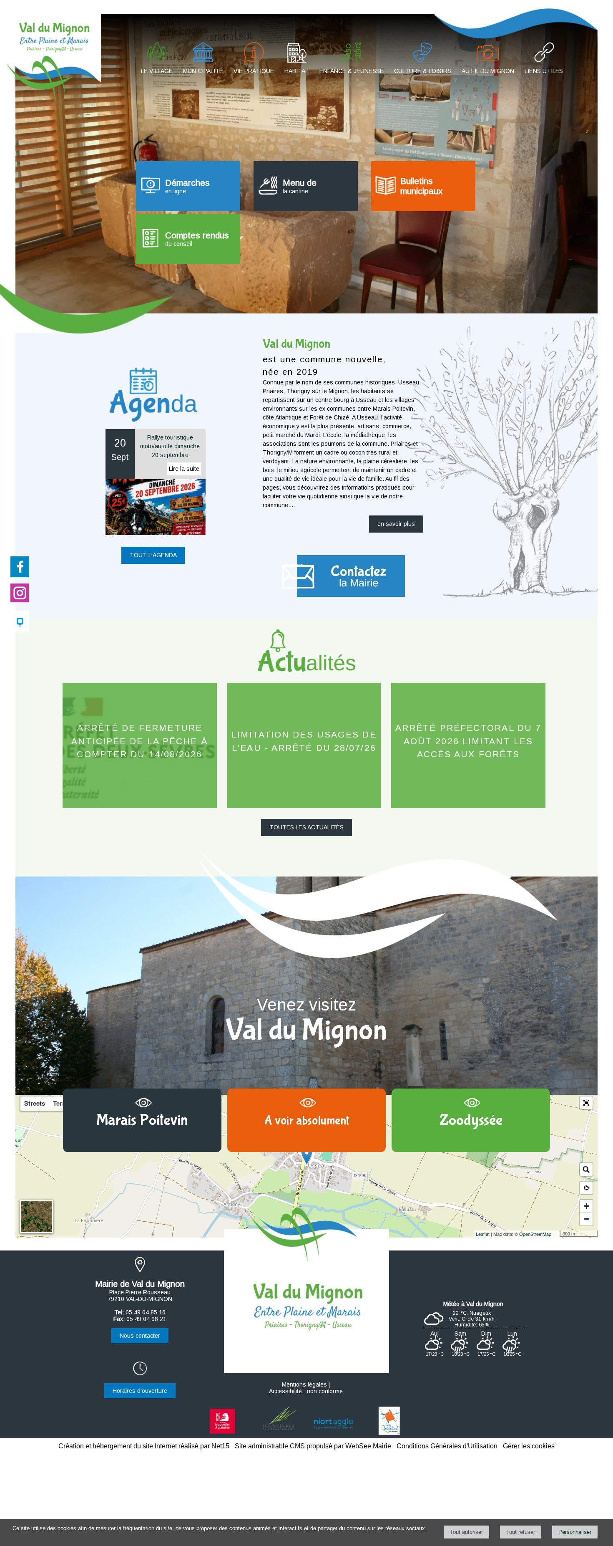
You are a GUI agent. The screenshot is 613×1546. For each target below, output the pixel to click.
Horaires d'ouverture (140, 1390)
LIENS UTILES (544, 71)
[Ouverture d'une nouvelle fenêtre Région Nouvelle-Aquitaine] (223, 1434)
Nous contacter (140, 1335)
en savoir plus (396, 523)
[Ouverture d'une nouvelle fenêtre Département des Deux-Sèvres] (279, 1434)
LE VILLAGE (157, 71)
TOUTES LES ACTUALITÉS (306, 827)
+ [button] (586, 1206)
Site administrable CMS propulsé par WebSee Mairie (313, 1446)
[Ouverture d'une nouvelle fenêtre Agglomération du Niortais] (334, 1434)
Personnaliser (574, 1532)
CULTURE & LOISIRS (422, 71)
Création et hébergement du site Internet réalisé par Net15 (143, 1446)
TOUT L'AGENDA (153, 555)
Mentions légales (304, 1384)
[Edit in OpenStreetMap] (556, 1233)
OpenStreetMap (535, 1233)
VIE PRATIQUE (254, 71)
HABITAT (296, 71)
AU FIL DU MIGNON (488, 71)
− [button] (586, 1219)
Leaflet (483, 1233)
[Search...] (586, 1169)
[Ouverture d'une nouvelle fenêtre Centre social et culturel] (389, 1434)
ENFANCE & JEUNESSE (351, 71)
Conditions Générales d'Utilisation (447, 1446)
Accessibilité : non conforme (306, 1391)
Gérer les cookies (529, 1446)
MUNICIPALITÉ (203, 71)
